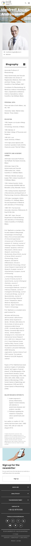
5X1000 (19, 540)
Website (8, 54)
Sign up (16, 479)
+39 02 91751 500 (15, 509)
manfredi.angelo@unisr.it (13, 52)
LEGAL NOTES (23, 537)
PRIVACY (13, 540)
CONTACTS (6, 537)
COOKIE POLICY (15, 537)
